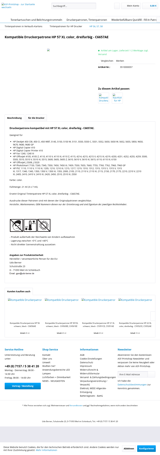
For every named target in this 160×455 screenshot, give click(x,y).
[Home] (5, 20)
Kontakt (46, 354)
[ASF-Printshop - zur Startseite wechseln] (21, 9)
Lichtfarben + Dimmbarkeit (56, 377)
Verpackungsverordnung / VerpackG (93, 382)
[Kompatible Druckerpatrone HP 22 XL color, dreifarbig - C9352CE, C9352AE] (135, 309)
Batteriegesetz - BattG (91, 395)
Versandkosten (76, 405)
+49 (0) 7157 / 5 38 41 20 (22, 366)
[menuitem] (73, 6)
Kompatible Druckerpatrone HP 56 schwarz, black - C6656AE (25, 325)
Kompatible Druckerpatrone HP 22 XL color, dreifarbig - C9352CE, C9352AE (135, 325)
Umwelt (46, 362)
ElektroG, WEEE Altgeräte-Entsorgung (93, 390)
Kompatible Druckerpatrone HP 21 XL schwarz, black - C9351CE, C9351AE (98, 325)
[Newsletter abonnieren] (151, 374)
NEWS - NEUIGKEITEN (53, 380)
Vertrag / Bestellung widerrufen (22, 386)
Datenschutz (86, 362)
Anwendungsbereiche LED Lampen (56, 371)
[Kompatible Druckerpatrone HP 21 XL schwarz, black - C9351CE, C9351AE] (98, 309)
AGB (82, 354)
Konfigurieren (146, 448)
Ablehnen (129, 448)
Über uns (47, 358)
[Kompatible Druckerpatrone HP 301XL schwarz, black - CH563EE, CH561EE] (62, 309)
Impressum (86, 365)
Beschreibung (14, 117)
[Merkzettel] (117, 6)
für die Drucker (36, 117)
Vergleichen (106, 60)
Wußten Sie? (48, 365)
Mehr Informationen (46, 450)
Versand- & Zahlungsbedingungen (98, 377)
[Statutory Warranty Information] (127, 78)
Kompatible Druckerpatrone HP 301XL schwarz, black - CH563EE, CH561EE (61, 325)
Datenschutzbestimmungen (132, 384)
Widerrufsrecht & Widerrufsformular (90, 371)
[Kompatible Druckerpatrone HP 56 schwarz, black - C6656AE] (103, 98)
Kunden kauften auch (18, 291)
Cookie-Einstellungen (91, 358)
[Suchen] (93, 6)
